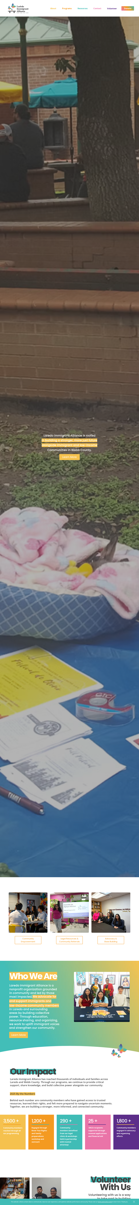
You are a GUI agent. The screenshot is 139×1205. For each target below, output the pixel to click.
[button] (134, 1202)
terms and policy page (105, 1202)
